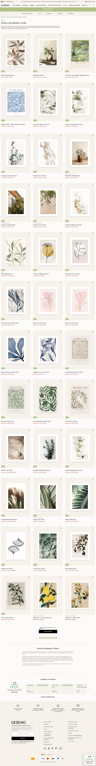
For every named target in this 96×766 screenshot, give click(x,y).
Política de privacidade (24, 741)
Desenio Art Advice (72, 721)
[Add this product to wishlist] (29, 35)
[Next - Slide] (89, 688)
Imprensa (46, 724)
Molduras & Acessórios (54, 5)
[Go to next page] (56, 638)
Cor (39, 13)
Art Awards (46, 742)
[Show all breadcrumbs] (2, 17)
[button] (89, 760)
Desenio (52, 762)
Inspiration (85, 5)
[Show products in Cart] (93, 5)
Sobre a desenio (47, 721)
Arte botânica (9, 17)
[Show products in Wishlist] (90, 5)
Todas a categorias (27, 13)
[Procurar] (87, 5)
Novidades (25, 5)
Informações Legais (48, 726)
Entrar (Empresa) (48, 744)
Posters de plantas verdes (20, 17)
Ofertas (65, 5)
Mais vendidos (17, 5)
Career (45, 729)
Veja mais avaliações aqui (48, 696)
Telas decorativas (41, 5)
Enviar (23, 738)
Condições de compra (73, 730)
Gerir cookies (71, 741)
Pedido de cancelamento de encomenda (74, 738)
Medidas (59, 13)
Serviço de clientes (72, 724)
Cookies (70, 733)
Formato (49, 13)
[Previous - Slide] (24, 688)
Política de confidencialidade (75, 735)
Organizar (70, 13)
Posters (32, 5)
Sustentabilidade (48, 731)
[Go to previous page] (40, 638)
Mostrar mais (48, 631)
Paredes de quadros (74, 5)
